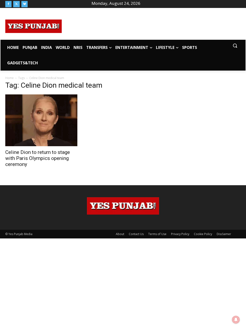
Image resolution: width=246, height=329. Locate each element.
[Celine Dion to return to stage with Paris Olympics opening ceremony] (41, 120)
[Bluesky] (24, 4)
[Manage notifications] (236, 319)
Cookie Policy (203, 234)
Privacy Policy (180, 234)
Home (9, 78)
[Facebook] (8, 4)
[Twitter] (16, 4)
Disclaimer (224, 234)
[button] (235, 45)
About (120, 234)
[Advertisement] (151, 25)
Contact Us (136, 234)
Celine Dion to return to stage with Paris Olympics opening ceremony (37, 158)
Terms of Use (157, 234)
